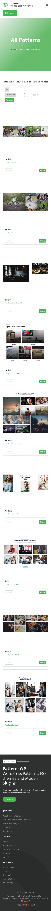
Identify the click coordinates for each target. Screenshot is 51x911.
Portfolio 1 (9, 229)
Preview (9, 170)
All (7, 89)
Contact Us (9, 799)
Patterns (9, 100)
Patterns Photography (14, 443)
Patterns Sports (12, 162)
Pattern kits (10, 95)
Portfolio (8, 370)
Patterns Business (13, 584)
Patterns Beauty (12, 514)
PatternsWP (16, 3)
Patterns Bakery (12, 654)
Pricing (42, 170)
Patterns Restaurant (14, 303)
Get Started (9, 13)
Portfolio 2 (9, 159)
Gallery (8, 300)
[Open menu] (46, 5)
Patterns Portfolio (13, 373)
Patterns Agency (12, 725)
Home (13, 49)
